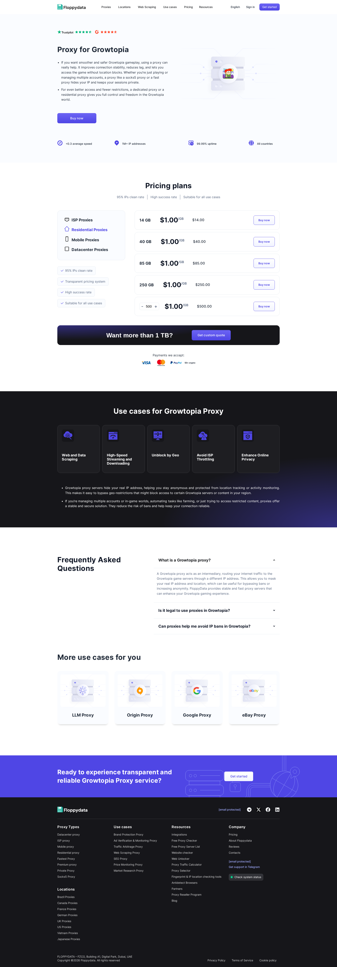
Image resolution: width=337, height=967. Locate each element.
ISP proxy (63, 840)
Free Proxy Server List (186, 846)
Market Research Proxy (129, 870)
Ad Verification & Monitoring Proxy (135, 840)
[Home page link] (71, 7)
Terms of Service (242, 960)
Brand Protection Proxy (128, 834)
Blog (174, 900)
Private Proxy (65, 870)
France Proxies (66, 909)
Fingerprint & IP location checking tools (196, 876)
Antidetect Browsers (184, 882)
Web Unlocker (180, 858)
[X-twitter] (258, 809)
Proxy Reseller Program (186, 894)
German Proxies (67, 915)
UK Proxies (64, 921)
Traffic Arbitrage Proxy (128, 846)
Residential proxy (68, 852)
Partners (177, 888)
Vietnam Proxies (67, 933)
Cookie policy (268, 960)
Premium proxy (67, 864)
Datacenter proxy (68, 834)
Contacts (234, 852)
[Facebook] (268, 809)
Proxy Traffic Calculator (187, 864)
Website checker (182, 852)
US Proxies (64, 927)
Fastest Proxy (66, 858)
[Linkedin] (277, 809)
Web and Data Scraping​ (74, 457)
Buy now (264, 220)
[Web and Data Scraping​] (68, 435)
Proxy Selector (181, 870)
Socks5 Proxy (66, 876)
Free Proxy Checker (184, 840)
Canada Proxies (67, 903)
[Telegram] (249, 809)
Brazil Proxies (65, 897)
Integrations (179, 834)
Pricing (233, 834)
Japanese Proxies (68, 939)
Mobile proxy (65, 846)
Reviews (234, 846)
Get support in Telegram (244, 867)
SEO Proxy (120, 858)
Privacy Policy (216, 960)
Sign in (250, 7)
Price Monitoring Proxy (128, 864)
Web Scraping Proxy (127, 852)
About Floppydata (240, 840)
